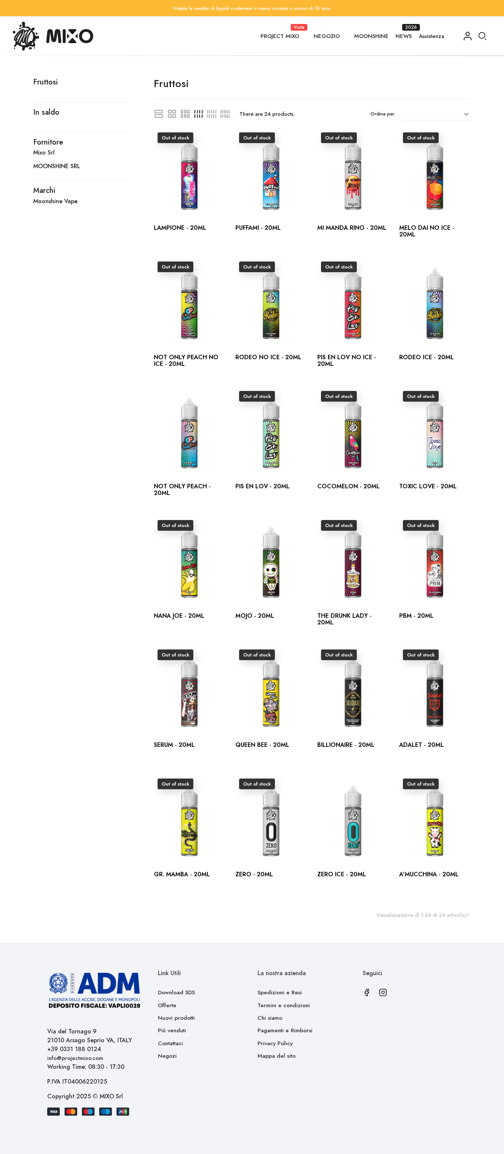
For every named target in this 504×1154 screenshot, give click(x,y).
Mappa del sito (277, 1056)
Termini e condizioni (284, 1005)
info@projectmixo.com (75, 1058)
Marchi (44, 190)
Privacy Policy (275, 1043)
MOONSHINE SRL (56, 166)
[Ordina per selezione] (436, 114)
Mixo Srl (44, 152)
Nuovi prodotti (176, 1018)
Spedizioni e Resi (280, 992)
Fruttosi (45, 82)
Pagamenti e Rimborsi (285, 1030)
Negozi (167, 1056)
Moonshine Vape (55, 201)
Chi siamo (270, 1018)
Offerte (167, 1005)
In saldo (46, 112)
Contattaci (170, 1043)
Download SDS (176, 992)
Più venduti (172, 1030)
